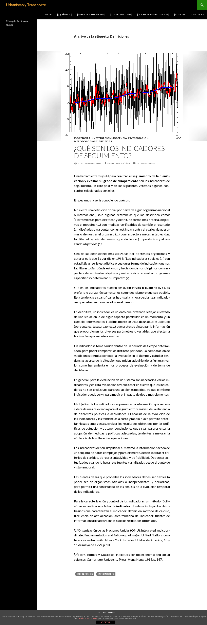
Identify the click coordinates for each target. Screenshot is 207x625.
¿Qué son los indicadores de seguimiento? (119, 152)
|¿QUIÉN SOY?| (64, 14)
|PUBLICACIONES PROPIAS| (91, 14)
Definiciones (85, 574)
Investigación (138, 138)
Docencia (120, 138)
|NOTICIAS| (180, 14)
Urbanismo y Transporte (26, 5)
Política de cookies (88, 618)
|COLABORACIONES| (121, 14)
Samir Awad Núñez (118, 163)
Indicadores (106, 574)
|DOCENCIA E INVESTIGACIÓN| (153, 14)
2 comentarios (145, 163)
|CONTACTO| (197, 14)
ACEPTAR (105, 622)
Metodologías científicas (93, 141)
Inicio (48, 14)
